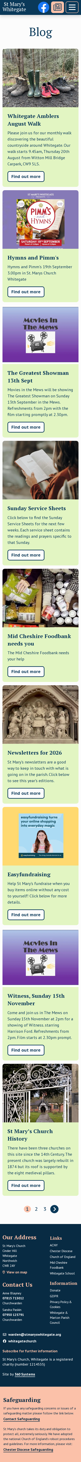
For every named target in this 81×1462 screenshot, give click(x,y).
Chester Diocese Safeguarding (28, 1450)
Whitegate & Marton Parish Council (59, 1318)
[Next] (54, 1209)
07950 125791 (13, 1315)
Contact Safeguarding (21, 1419)
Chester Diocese (61, 1251)
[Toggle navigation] (72, 7)
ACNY (54, 1245)
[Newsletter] (57, 7)
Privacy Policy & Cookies (61, 1304)
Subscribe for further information (30, 1351)
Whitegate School (62, 1273)
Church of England (62, 1257)
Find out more (25, 176)
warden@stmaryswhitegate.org (34, 1334)
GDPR (64, 1296)
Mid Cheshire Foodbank (58, 1265)
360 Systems (25, 1374)
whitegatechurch (22, 1341)
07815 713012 (13, 1298)
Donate (55, 1290)
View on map (17, 1272)
